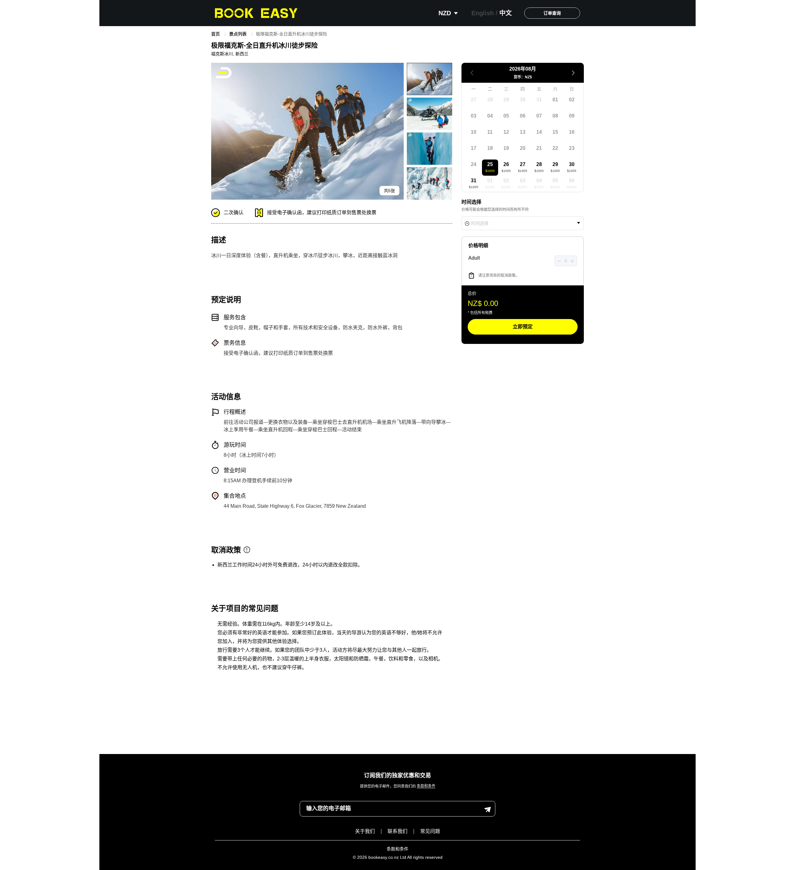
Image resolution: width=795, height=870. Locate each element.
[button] (559, 261)
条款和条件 (426, 786)
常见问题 (430, 831)
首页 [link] (216, 33)
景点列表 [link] (238, 33)
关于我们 (365, 831)
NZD (445, 13)
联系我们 (397, 831)
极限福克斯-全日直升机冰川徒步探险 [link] (291, 33)
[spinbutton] (566, 261)
